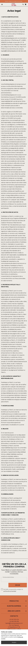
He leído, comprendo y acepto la (13, 590)
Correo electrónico (8, 577)
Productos (18, 601)
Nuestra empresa (17, 606)
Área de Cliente (17, 611)
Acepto (14, 642)
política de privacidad (9, 591)
